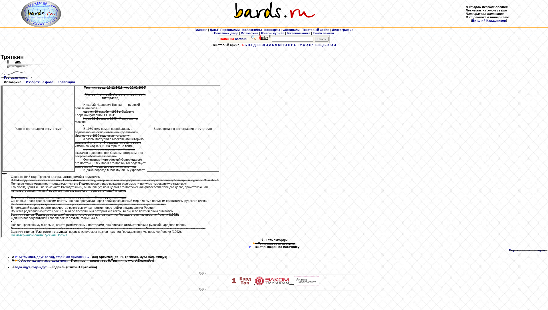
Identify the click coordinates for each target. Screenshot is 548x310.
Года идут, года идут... (32, 267)
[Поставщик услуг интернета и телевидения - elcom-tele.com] (272, 284)
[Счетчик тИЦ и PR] (306, 284)
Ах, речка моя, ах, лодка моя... (44, 260)
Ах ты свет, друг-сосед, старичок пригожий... (54, 257)
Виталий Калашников (489, 20)
